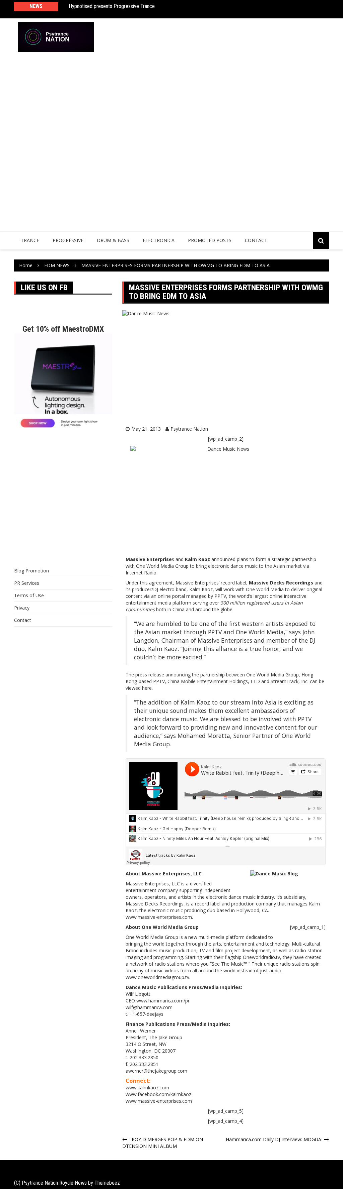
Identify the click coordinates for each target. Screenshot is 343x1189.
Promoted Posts (209, 240)
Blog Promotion (31, 570)
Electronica (159, 240)
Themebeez (107, 1183)
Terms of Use (29, 595)
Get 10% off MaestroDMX (63, 329)
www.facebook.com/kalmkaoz (158, 1094)
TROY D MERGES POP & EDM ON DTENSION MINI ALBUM (162, 1142)
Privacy (21, 608)
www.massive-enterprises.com (159, 1101)
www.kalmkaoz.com (147, 1087)
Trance (30, 240)
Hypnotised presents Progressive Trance (112, 6)
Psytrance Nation (189, 429)
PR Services (26, 583)
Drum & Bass (113, 240)
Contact (256, 240)
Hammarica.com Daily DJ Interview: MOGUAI (274, 1139)
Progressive (68, 240)
